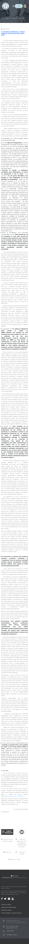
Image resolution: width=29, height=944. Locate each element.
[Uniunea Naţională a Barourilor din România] (22, 832)
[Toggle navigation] (13, 6)
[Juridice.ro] (7, 852)
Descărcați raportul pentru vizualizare (13, 796)
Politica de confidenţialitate (8, 907)
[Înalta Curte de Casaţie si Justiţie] (7, 840)
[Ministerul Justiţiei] (22, 853)
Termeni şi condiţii (6, 904)
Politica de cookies (6, 910)
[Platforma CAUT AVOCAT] (7, 832)
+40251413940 (10, 931)
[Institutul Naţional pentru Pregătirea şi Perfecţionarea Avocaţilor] (22, 843)
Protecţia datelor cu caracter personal (11, 913)
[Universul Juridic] (14, 859)
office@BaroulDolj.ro (11, 934)
